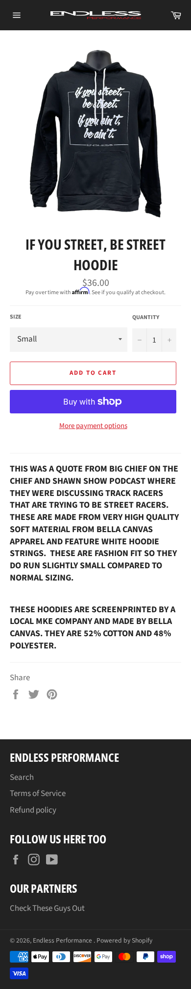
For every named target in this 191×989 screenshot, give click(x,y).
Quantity (145, 318)
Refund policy (33, 810)
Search (22, 777)
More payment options (93, 426)
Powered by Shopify (124, 940)
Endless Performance (63, 940)
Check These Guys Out (47, 908)
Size (16, 317)
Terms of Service (38, 793)
